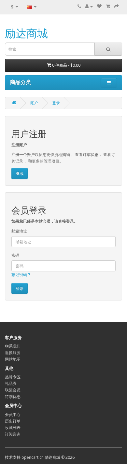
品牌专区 (13, 377)
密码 (15, 255)
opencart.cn (32, 457)
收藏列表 (13, 427)
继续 (19, 173)
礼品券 (11, 383)
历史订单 (13, 421)
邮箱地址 (19, 231)
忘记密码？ (21, 274)
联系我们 (13, 346)
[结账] (116, 6)
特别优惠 (13, 396)
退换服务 (13, 352)
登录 (56, 103)
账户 (34, 103)
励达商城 (26, 33)
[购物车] (108, 6)
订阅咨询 (13, 434)
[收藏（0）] (99, 6)
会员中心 (13, 414)
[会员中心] (89, 6)
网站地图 (13, 359)
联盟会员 (13, 390)
